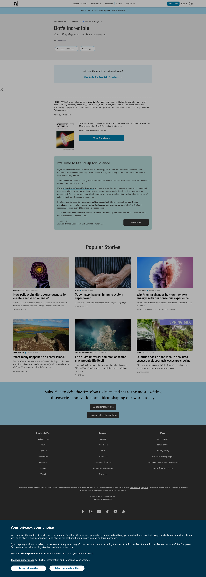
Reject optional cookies (67, 568)
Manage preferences (22, 560)
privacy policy (27, 553)
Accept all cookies (28, 568)
